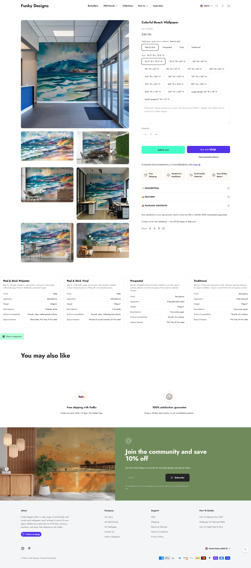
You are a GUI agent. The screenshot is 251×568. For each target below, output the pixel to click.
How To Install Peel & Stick (211, 526)
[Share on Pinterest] (159, 228)
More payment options (208, 156)
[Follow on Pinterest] (29, 548)
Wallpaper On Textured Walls (212, 521)
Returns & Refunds (159, 526)
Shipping (155, 521)
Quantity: (146, 128)
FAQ (153, 516)
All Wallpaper (111, 526)
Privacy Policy (157, 536)
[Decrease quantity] (145, 134)
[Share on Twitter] (154, 228)
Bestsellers (93, 5)
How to (141, 5)
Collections (128, 5)
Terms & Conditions (159, 531)
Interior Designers (112, 536)
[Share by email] (163, 228)
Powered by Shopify (48, 558)
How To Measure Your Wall (211, 516)
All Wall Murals (111, 521)
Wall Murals (109, 5)
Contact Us (109, 531)
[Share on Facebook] (150, 228)
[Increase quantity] (156, 134)
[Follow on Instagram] (22, 548)
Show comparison (14, 336)
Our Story (109, 516)
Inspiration (158, 5)
